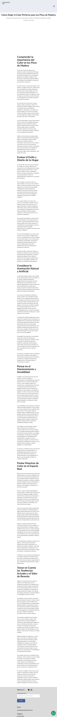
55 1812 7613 (20, 716)
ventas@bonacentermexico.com (25, 710)
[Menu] (54, 6)
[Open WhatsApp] (53, 713)
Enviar (21, 700)
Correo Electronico (21, 693)
